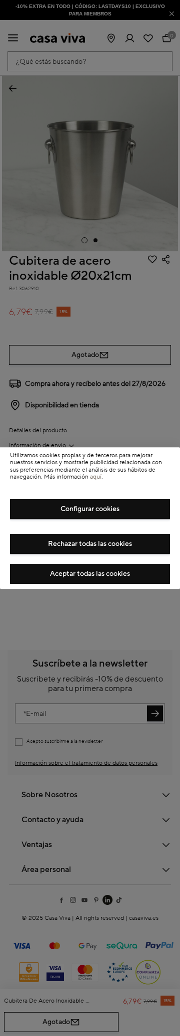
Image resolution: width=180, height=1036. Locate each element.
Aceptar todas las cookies (90, 573)
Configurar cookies (90, 509)
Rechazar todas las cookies (90, 543)
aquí (96, 477)
